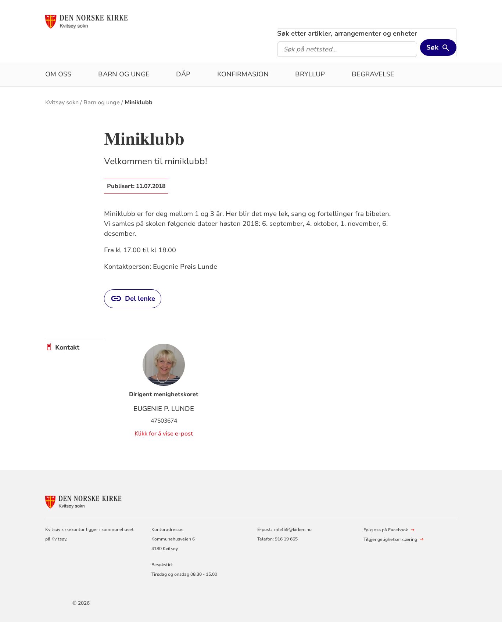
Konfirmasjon (243, 74)
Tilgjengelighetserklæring (390, 539)
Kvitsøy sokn (62, 102)
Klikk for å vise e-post (164, 434)
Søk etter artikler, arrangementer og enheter (347, 33)
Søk (432, 47)
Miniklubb (139, 102)
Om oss (58, 74)
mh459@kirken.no (293, 529)
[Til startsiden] (89, 21)
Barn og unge (124, 74)
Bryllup (310, 74)
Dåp (183, 74)
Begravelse (373, 74)
